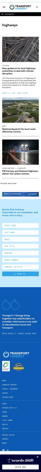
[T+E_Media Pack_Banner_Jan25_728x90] (20, 196)
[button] (7, 14)
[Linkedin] (3, 450)
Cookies (5, 439)
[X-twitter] (8, 450)
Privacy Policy (8, 435)
